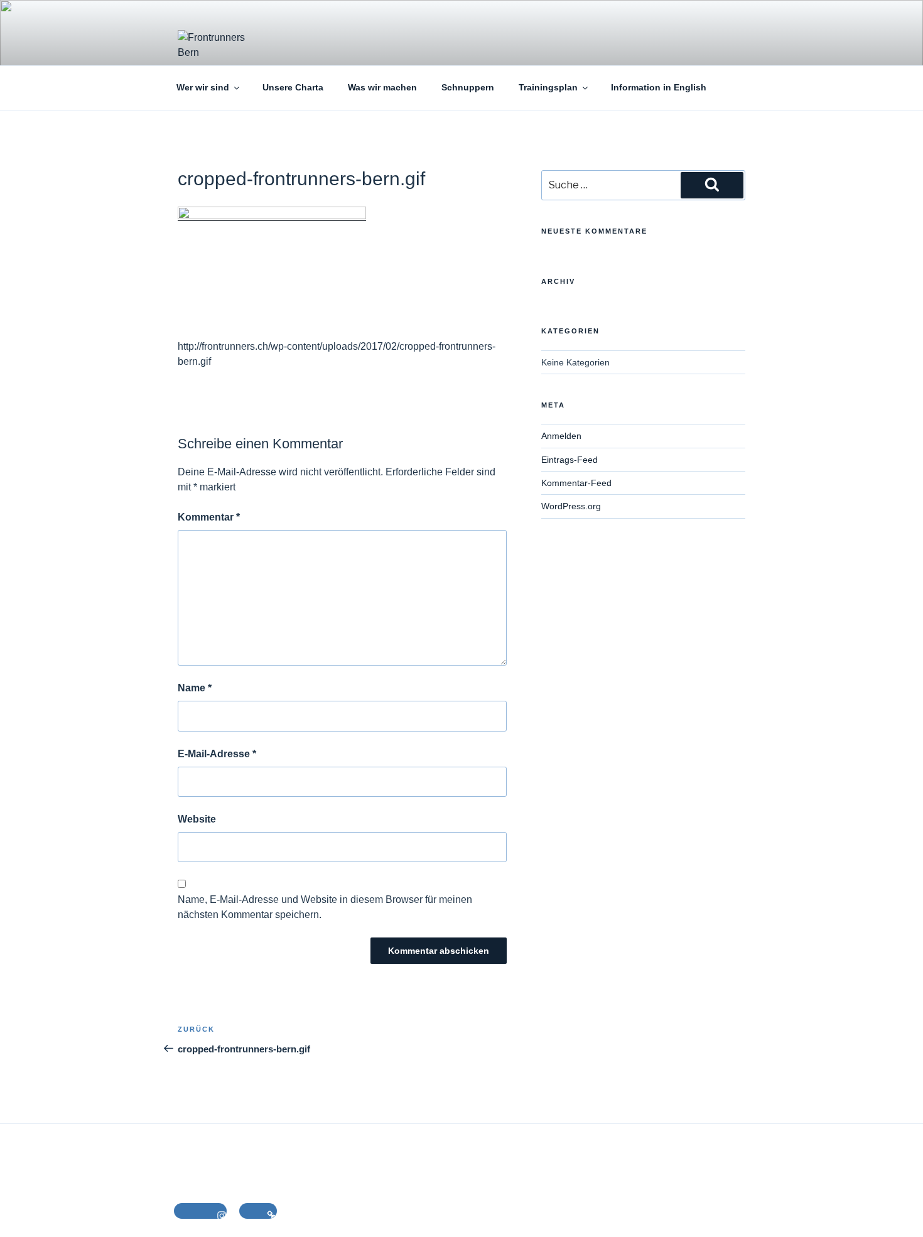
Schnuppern (467, 87)
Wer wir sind (202, 87)
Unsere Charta (292, 87)
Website (197, 819)
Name (195, 688)
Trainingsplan (548, 87)
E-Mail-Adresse (217, 753)
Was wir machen (382, 87)
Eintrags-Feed (569, 460)
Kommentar (209, 517)
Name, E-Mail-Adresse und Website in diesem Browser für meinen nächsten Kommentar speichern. (325, 907)
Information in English (658, 87)
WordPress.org (571, 506)
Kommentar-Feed (576, 483)
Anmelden (561, 436)
